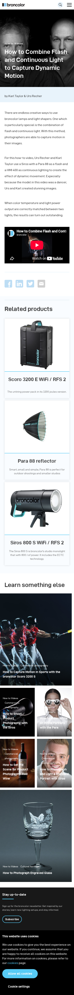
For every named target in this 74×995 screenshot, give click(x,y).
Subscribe (12, 919)
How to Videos (14, 43)
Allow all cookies (20, 973)
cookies (13, 963)
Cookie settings (19, 986)
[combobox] (37, 5)
